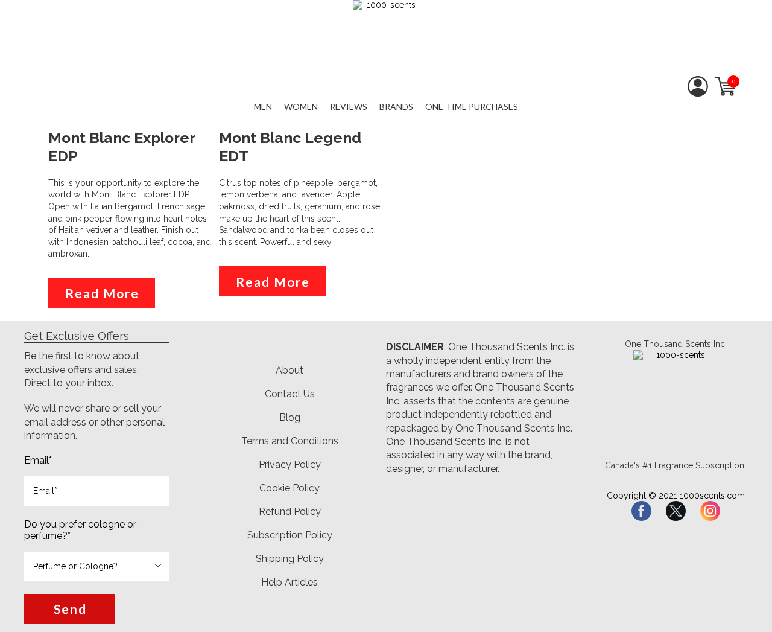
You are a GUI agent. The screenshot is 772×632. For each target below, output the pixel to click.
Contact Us (290, 394)
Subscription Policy (289, 535)
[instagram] (710, 511)
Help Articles (289, 582)
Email (38, 460)
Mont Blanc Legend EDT (290, 147)
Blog (289, 417)
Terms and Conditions (289, 441)
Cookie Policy (289, 488)
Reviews (348, 106)
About (289, 370)
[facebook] (641, 511)
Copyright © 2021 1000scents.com (676, 495)
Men (263, 106)
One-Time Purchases (471, 106)
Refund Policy (290, 511)
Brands (396, 106)
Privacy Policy (290, 464)
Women (301, 106)
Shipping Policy (290, 558)
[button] (69, 609)
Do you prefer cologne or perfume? (80, 530)
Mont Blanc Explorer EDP (121, 147)
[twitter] (676, 511)
